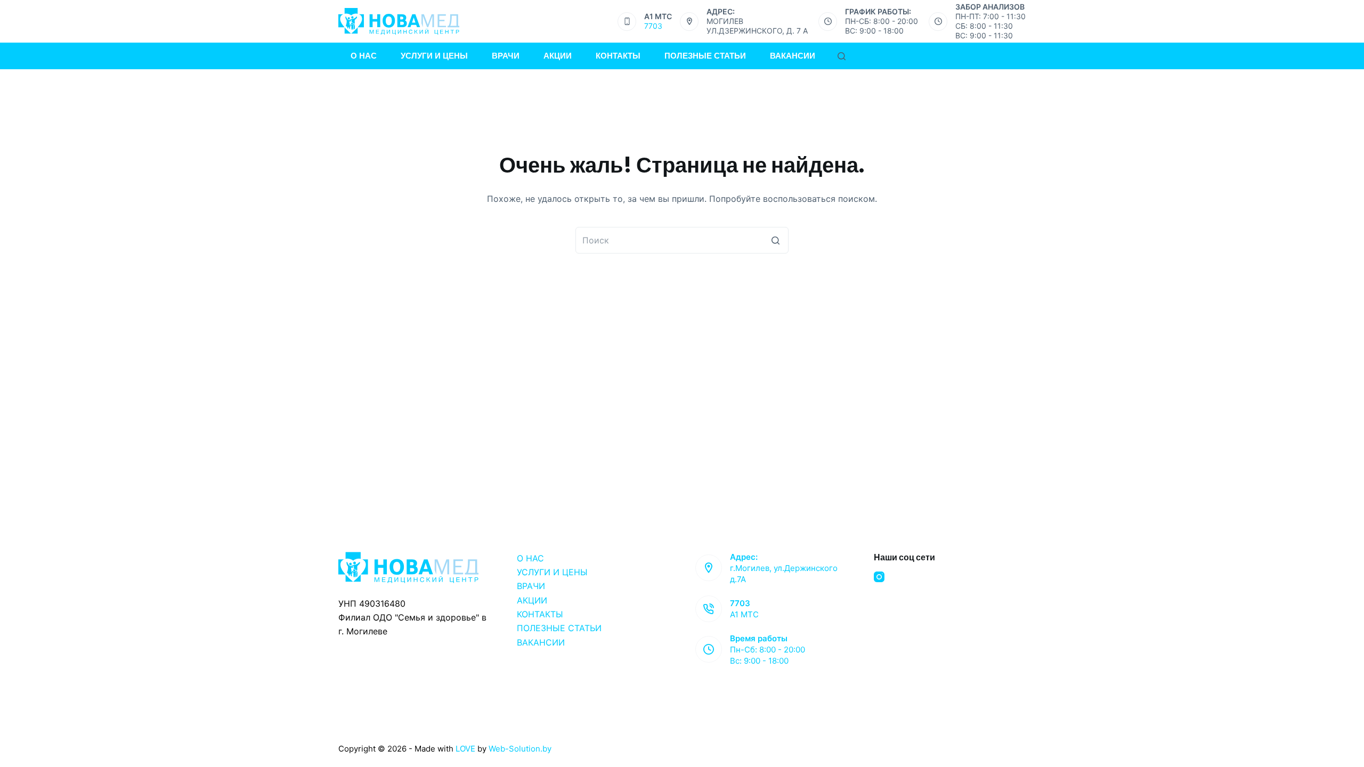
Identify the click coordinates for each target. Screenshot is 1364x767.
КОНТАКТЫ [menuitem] (618, 55)
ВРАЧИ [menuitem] (505, 55)
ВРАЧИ (531, 586)
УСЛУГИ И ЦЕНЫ (552, 572)
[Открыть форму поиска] (842, 56)
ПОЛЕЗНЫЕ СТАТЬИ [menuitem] (705, 55)
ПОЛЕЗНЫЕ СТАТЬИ (559, 628)
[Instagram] (879, 577)
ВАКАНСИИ (541, 642)
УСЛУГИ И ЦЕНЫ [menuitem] (434, 55)
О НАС (530, 558)
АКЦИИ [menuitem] (557, 55)
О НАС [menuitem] (364, 55)
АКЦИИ (532, 600)
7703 (653, 25)
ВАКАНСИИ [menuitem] (792, 55)
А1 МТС (744, 614)
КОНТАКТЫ (540, 614)
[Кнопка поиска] (775, 240)
